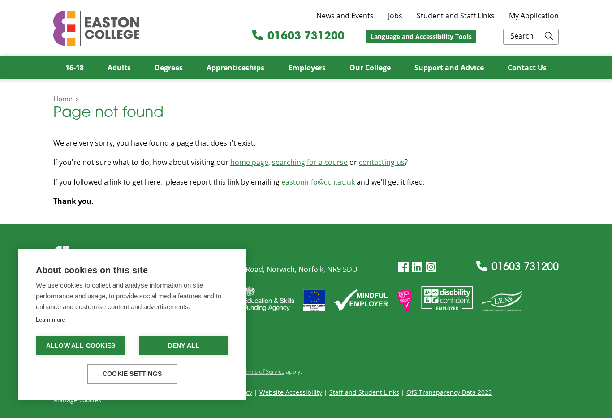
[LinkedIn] (417, 267)
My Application (534, 16)
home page (249, 162)
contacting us (382, 162)
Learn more (50, 319)
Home (62, 98)
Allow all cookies (80, 345)
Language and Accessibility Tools (421, 36)
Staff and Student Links (364, 392)
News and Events (345, 16)
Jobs (395, 16)
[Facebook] (403, 267)
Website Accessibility (290, 392)
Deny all (184, 345)
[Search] (549, 37)
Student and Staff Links (456, 16)
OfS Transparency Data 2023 (449, 392)
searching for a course (310, 162)
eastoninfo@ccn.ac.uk (318, 182)
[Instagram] (431, 267)
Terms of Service (262, 371)
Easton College (96, 28)
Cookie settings (132, 374)
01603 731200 (306, 36)
